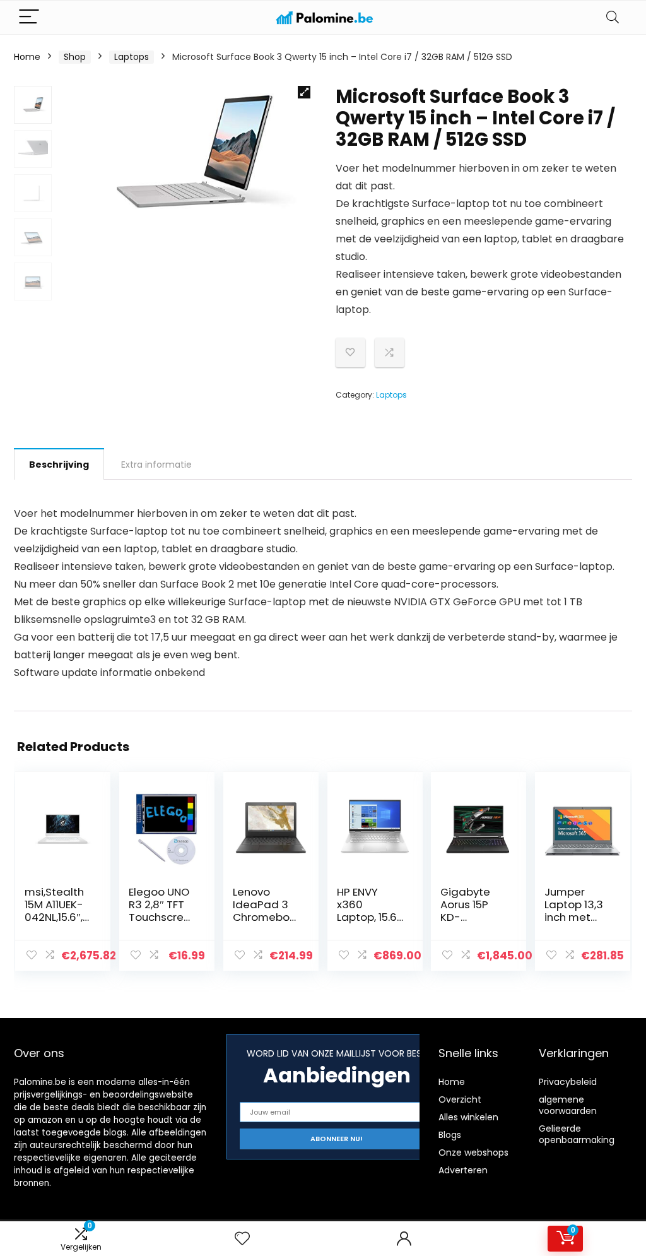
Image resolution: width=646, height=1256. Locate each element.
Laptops (131, 56)
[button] (304, 92)
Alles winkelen (468, 1117)
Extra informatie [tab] (156, 464)
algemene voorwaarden (568, 1105)
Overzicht (459, 1099)
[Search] (612, 17)
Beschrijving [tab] (59, 464)
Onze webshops (473, 1152)
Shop (75, 56)
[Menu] (29, 17)
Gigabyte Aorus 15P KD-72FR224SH (468, 910)
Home (27, 56)
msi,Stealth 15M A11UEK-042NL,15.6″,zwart (56, 910)
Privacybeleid (568, 1081)
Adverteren (463, 1170)
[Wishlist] (242, 1239)
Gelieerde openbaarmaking (576, 1134)
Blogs (449, 1135)
